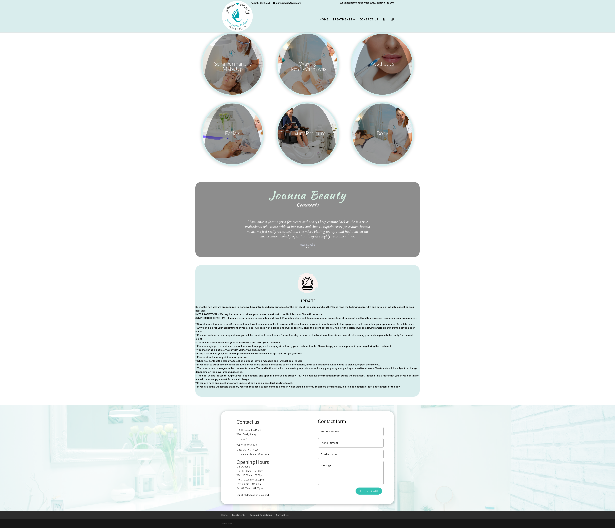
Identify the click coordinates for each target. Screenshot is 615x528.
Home (324, 19)
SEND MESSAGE (369, 491)
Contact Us (369, 19)
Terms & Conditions (261, 514)
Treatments (342, 19)
